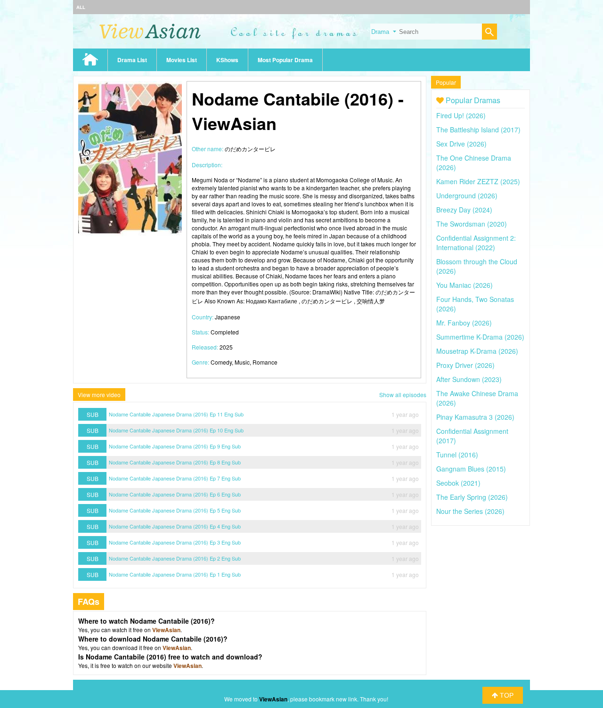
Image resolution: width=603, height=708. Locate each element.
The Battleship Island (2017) (478, 129)
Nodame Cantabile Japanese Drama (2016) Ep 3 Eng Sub (175, 542)
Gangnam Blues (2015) (471, 468)
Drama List (132, 60)
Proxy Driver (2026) (465, 365)
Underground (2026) (466, 195)
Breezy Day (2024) (464, 209)
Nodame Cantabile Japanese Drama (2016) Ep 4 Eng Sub (175, 526)
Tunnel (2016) (457, 454)
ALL (80, 7)
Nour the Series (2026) (470, 511)
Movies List (181, 60)
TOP (505, 695)
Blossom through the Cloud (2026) (476, 266)
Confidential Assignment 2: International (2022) (476, 242)
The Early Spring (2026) (472, 497)
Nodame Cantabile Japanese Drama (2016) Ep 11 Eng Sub (176, 414)
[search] (489, 33)
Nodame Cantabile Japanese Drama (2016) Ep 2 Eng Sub (175, 558)
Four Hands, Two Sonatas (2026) (475, 303)
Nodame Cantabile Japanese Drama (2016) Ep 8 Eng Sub (175, 462)
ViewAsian (166, 630)
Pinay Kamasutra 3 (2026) (475, 417)
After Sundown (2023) (469, 379)
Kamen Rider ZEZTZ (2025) (478, 181)
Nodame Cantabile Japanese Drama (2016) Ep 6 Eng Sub (175, 494)
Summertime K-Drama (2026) (480, 337)
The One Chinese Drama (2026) (473, 162)
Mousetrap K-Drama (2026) (477, 351)
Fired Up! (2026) (461, 115)
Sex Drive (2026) (461, 143)
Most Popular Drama (285, 60)
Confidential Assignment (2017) (472, 435)
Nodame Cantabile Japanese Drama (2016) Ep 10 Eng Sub (176, 430)
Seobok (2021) (458, 483)
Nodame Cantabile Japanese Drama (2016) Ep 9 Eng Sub (175, 446)
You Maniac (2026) (464, 285)
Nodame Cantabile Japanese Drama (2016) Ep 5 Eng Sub (175, 510)
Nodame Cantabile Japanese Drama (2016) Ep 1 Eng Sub (175, 574)
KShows (227, 60)
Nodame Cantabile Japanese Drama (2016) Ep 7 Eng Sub (175, 478)
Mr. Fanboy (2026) (464, 322)
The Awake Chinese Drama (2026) (477, 398)
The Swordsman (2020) (471, 223)
